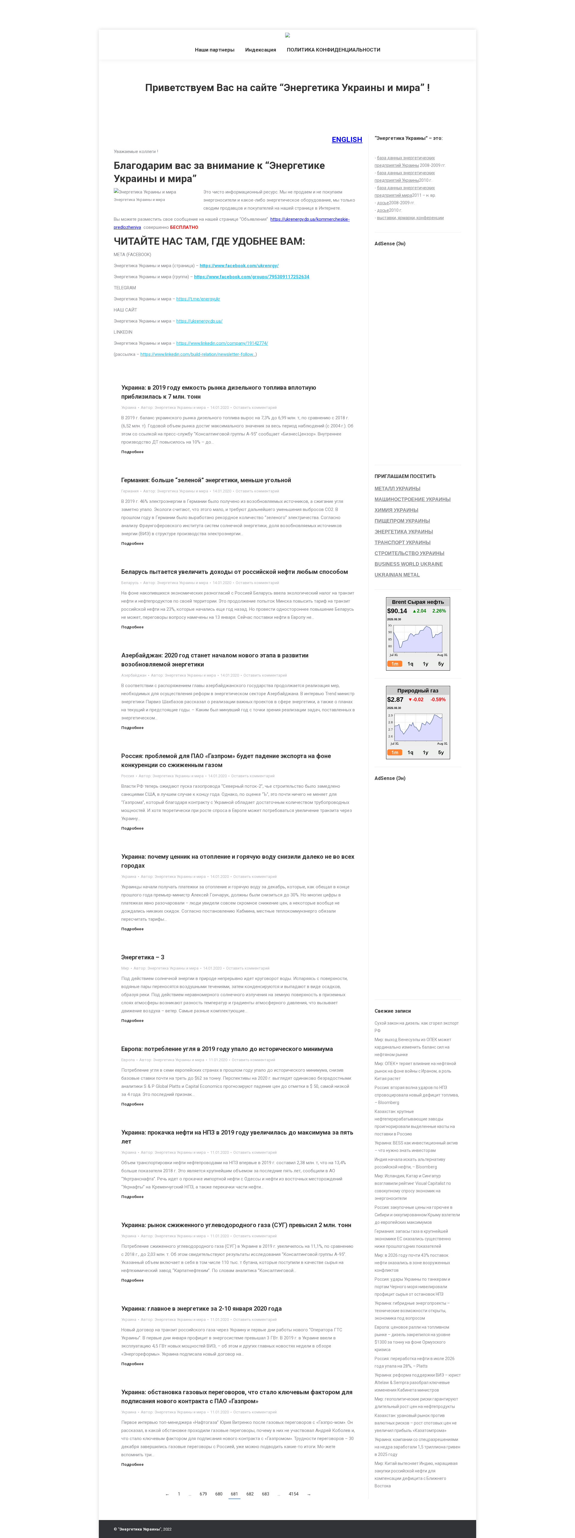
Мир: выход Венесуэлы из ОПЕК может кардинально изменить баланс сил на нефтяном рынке (413, 1047)
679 (203, 1494)
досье (383, 202)
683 (265, 1494)
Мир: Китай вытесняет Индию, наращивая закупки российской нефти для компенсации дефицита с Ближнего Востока (416, 1474)
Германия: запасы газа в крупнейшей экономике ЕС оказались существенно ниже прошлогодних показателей (413, 1239)
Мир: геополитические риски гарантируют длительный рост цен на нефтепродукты (416, 1403)
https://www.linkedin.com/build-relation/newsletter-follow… (197, 354)
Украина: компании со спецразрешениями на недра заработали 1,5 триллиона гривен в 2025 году (417, 1447)
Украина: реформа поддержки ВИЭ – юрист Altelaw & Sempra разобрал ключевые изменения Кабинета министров (418, 1382)
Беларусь (130, 582)
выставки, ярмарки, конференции (410, 217)
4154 (293, 1494)
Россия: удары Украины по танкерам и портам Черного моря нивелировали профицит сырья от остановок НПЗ (412, 1287)
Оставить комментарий (255, 407)
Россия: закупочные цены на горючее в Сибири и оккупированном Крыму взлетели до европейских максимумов (417, 1215)
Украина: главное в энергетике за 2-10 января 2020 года (201, 1308)
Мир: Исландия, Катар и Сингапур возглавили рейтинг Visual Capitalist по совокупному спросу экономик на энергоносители (413, 1187)
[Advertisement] (109, 13)
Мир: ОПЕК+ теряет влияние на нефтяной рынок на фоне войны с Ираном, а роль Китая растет (415, 1071)
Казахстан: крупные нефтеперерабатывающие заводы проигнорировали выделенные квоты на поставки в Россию (415, 1122)
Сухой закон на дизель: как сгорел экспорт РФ (417, 1027)
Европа (128, 1060)
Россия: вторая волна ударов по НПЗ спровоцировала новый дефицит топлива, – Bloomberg (417, 1095)
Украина (128, 407)
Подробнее (132, 452)
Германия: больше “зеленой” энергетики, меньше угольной (206, 480)
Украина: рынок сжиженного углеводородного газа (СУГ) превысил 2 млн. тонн (236, 1225)
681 (234, 1494)
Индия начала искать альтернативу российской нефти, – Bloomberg (410, 1163)
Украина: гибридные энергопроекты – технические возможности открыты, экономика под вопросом (412, 1311)
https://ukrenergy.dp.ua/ (199, 321)
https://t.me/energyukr (198, 299)
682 (250, 1494)
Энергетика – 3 (142, 957)
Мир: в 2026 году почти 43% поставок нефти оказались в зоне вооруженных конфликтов (412, 1263)
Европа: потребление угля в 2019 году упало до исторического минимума (227, 1048)
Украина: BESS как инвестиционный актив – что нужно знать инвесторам (416, 1147)
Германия (130, 491)
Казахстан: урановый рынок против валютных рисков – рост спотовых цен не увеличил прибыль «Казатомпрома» (416, 1423)
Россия (127, 776)
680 (219, 1494)
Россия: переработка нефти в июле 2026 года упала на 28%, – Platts (415, 1362)
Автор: (173, 407)
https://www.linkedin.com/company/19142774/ (222, 343)
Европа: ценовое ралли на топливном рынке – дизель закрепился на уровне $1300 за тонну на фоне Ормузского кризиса (412, 1338)
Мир (125, 968)
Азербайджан (133, 675)
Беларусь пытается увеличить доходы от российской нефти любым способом (234, 571)
